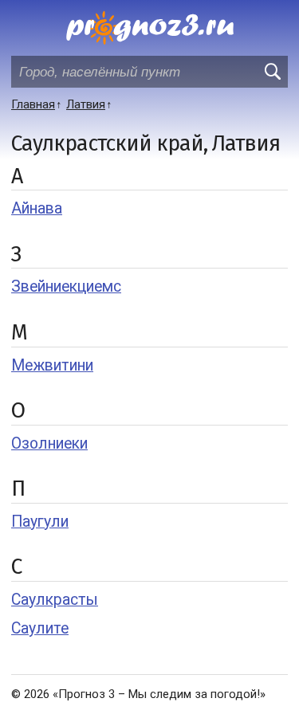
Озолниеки (49, 443)
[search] (272, 72)
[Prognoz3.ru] (149, 28)
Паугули (40, 521)
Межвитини (52, 365)
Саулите (40, 628)
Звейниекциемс (66, 286)
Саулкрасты (54, 599)
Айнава (36, 208)
